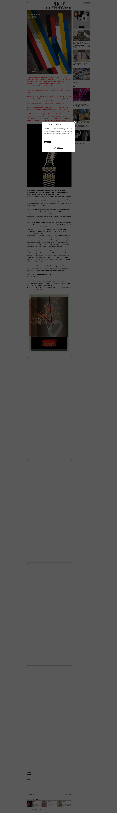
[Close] (75, 122)
